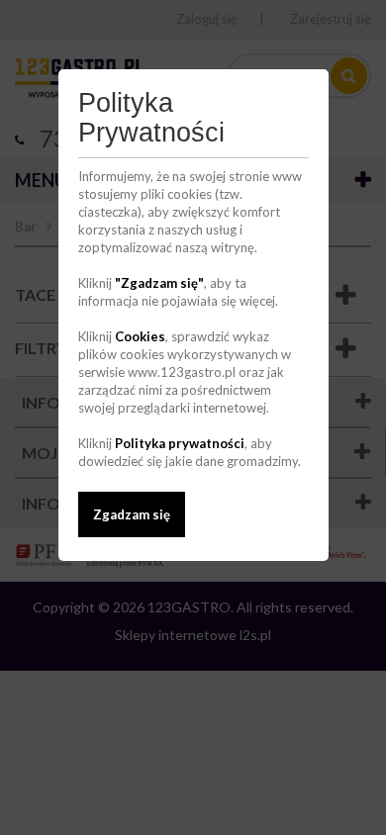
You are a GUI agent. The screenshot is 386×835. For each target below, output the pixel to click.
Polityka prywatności (179, 443)
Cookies (140, 336)
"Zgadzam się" (159, 283)
